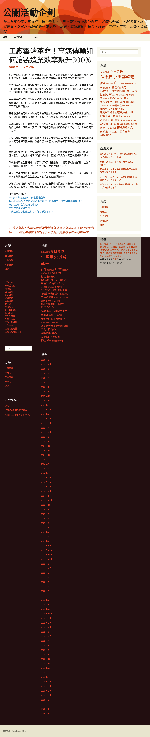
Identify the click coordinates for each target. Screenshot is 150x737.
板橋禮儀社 (122, 91)
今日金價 (116, 72)
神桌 (124, 106)
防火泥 (128, 121)
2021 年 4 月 (46, 641)
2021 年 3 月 (46, 645)
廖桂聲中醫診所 (118, 247)
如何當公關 (10, 285)
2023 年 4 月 (46, 532)
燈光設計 (104, 211)
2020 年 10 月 (47, 668)
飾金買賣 (124, 131)
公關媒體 (104, 207)
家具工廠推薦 (106, 253)
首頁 (5, 37)
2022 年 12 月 (47, 550)
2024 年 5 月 (46, 477)
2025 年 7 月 (46, 414)
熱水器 (122, 98)
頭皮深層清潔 (116, 123)
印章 (117, 83)
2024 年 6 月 (46, 473)
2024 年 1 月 (46, 496)
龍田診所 (131, 244)
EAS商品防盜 (104, 72)
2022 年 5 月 (46, 582)
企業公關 (9, 291)
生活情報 (18, 37)
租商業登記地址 (107, 109)
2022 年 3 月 (46, 591)
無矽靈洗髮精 (128, 95)
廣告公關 (9, 294)
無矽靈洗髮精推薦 (109, 98)
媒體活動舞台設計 (13, 331)
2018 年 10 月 (47, 713)
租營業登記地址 (108, 112)
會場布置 (9, 307)
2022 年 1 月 (46, 600)
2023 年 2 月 (46, 541)
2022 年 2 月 (46, 595)
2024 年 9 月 (46, 459)
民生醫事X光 (105, 244)
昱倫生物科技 (119, 244)
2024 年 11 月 (47, 450)
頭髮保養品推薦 (108, 127)
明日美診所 (132, 247)
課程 (102, 225)
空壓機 (115, 259)
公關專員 (9, 297)
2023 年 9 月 (46, 509)
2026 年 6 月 (46, 369)
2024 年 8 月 (46, 464)
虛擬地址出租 (107, 120)
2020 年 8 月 (46, 677)
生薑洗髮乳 (119, 102)
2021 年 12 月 (47, 604)
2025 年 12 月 (47, 391)
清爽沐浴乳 (106, 94)
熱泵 (128, 98)
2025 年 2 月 (46, 437)
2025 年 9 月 (46, 405)
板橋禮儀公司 (119, 87)
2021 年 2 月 (46, 650)
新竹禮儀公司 (106, 88)
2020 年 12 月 (47, 659)
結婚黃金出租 (125, 112)
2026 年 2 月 (46, 382)
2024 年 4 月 (46, 482)
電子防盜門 (104, 124)
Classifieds (34, 37)
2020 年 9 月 (46, 672)
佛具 (102, 83)
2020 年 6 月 (46, 686)
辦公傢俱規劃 (127, 253)
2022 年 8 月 (46, 568)
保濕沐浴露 (110, 84)
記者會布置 (10, 316)
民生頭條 (132, 91)
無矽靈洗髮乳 (118, 95)
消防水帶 (117, 256)
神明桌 (118, 105)
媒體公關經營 (11, 328)
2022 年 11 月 (47, 554)
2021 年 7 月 (46, 627)
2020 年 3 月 (46, 700)
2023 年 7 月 (46, 518)
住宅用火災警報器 (117, 77)
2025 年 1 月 (46, 441)
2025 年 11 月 (47, 396)
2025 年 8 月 (46, 409)
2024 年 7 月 (46, 468)
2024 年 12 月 (47, 446)
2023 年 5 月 (46, 527)
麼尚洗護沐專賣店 (129, 250)
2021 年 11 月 (47, 609)
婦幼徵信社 (105, 247)
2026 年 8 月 (46, 359)
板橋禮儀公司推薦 (108, 91)
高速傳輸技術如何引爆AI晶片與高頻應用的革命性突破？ (57, 232)
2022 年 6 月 (46, 577)
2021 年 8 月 (46, 622)
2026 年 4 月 (46, 378)
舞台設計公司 (11, 310)
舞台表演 (9, 325)
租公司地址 (130, 106)
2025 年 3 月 (46, 432)
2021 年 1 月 (46, 654)
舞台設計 (104, 220)
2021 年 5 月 (46, 636)
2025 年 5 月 (46, 423)
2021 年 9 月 (46, 618)
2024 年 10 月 (47, 455)
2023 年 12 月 (47, 500)
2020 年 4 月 (46, 695)
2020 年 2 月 (46, 704)
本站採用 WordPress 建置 (14, 731)
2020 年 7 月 (46, 681)
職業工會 (105, 116)
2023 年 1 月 (46, 545)
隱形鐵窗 (117, 253)
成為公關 (9, 301)
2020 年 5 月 (46, 690)
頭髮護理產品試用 (109, 131)
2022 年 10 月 (47, 559)
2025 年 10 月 (47, 400)
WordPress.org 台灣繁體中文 (18, 414)
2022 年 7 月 (46, 573)
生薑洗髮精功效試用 (107, 106)
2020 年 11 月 (47, 663)
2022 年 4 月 (46, 586)
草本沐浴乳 (117, 116)
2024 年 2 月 (46, 491)
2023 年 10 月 (47, 505)
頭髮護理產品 (125, 127)
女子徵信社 (115, 250)
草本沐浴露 (127, 116)
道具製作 (109, 256)
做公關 (8, 288)
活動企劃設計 (11, 322)
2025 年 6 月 (46, 418)
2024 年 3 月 (46, 486)
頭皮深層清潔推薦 (130, 124)
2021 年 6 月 (46, 632)
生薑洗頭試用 (107, 101)
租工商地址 (119, 109)
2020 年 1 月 (46, 709)
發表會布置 (10, 319)
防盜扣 (133, 120)
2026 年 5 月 (46, 373)
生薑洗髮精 (129, 102)
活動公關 (9, 282)
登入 (7, 405)
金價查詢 (120, 120)
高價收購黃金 (106, 135)
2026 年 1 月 (46, 387)
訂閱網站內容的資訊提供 (16, 410)
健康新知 (105, 250)
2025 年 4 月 (46, 427)
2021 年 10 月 (47, 613)
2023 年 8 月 (46, 514)
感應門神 (124, 84)
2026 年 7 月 (46, 364)
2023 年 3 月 (46, 536)
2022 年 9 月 (46, 564)
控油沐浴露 (132, 84)
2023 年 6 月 (46, 523)
